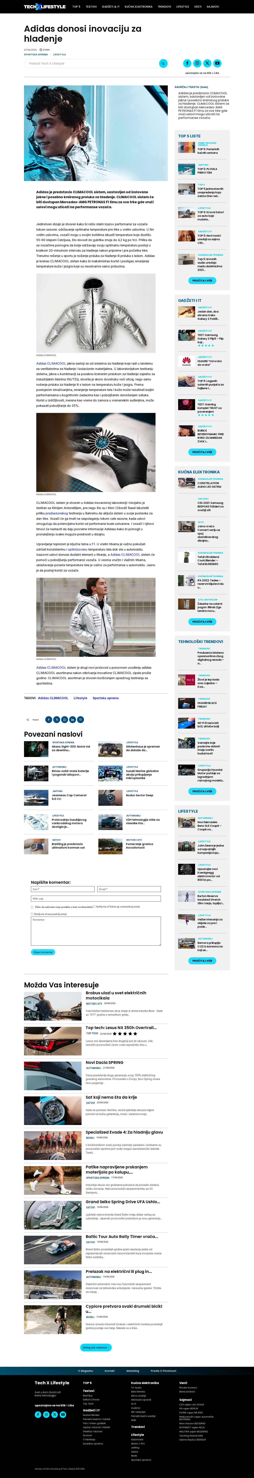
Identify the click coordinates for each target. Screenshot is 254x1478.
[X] (207, 63)
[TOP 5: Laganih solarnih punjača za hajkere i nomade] (186, 381)
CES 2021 (203, 498)
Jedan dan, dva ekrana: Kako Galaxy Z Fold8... (208, 315)
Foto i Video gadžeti (94, 1423)
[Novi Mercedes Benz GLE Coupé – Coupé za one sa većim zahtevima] (186, 822)
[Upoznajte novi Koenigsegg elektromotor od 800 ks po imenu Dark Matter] (186, 869)
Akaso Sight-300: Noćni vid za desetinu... (71, 748)
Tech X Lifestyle (52, 1383)
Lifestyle (59, 54)
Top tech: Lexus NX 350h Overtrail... (121, 1027)
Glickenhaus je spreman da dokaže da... (143, 748)
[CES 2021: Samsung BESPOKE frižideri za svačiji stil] (186, 503)
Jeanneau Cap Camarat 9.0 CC (69, 797)
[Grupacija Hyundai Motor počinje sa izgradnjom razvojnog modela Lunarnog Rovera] (186, 770)
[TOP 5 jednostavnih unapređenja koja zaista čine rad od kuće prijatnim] (186, 189)
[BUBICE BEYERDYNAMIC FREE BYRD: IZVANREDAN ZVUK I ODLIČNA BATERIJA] (186, 430)
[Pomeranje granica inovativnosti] (110, 846)
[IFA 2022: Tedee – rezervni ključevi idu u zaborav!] (186, 580)
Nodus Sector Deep (139, 795)
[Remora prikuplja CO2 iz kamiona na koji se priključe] (186, 943)
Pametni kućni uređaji (207, 144)
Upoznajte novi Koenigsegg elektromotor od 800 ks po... (208, 874)
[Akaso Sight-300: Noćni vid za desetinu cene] (36, 749)
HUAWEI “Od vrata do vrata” (209, 363)
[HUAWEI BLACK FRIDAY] (186, 703)
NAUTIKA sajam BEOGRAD (193, 1431)
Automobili (59, 767)
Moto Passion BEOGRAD (192, 1423)
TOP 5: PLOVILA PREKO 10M (207, 171)
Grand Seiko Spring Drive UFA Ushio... (123, 1202)
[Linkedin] (72, 719)
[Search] (163, 63)
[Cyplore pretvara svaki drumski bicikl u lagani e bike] (52, 1319)
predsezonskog (57, 513)
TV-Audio (136, 1387)
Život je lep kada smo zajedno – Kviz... (208, 683)
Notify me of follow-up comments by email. (118, 906)
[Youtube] (217, 63)
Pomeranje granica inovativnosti (139, 846)
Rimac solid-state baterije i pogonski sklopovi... (70, 773)
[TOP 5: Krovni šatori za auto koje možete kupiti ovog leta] (186, 212)
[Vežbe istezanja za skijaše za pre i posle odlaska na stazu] (186, 919)
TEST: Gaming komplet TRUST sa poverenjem (209, 408)
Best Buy (87, 1395)
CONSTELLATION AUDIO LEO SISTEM (209, 485)
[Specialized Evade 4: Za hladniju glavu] (52, 1145)
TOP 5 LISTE (189, 136)
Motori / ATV (138, 1443)
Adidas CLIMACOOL (51, 363)
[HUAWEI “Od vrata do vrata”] (186, 361)
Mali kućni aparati (141, 1399)
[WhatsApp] (64, 719)
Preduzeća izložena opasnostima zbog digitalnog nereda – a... (210, 658)
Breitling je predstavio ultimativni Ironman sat (68, 846)
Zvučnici (135, 1408)
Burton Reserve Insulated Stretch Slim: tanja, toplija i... (210, 899)
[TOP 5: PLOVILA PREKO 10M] (186, 169)
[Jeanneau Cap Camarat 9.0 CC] (36, 798)
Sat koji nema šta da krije (111, 1097)
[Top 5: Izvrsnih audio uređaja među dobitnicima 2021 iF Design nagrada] (186, 259)
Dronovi (87, 1435)
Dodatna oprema (93, 1443)
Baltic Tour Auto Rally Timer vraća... (122, 1236)
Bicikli (90, 1138)
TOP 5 (201, 184)
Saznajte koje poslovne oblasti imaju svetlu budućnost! (208, 748)
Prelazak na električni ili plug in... (119, 1271)
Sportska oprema (36, 54)
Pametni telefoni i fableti (96, 1419)
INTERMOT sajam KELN (192, 1427)
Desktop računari (92, 1431)
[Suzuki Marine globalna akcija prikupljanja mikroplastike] (110, 773)
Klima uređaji (138, 1395)
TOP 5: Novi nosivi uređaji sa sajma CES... (209, 239)
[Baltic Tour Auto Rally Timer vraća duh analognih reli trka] (52, 1250)
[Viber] (80, 719)
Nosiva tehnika (91, 1415)
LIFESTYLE (188, 811)
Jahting (57, 791)
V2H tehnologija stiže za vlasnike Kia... (143, 821)
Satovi (56, 840)
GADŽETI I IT (189, 300)
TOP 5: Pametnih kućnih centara (208, 151)
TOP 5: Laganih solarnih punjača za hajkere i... (210, 384)
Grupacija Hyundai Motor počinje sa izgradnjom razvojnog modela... (210, 775)
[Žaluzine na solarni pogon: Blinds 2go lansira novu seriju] (186, 604)
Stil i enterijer (208, 599)
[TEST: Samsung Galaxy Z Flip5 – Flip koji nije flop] (186, 335)
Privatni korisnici (188, 1387)
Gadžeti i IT (205, 231)
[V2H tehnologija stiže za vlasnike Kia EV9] (110, 822)
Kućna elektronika (210, 255)
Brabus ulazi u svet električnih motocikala (116, 995)
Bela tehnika (138, 1391)
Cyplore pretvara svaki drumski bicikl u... (124, 1309)
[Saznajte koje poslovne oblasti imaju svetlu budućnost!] (186, 743)
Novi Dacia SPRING (104, 1062)
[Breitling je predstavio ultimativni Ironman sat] (36, 846)
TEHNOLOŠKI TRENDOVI (200, 641)
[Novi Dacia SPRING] (52, 1076)
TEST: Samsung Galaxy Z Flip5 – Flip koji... (210, 338)
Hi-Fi (201, 522)
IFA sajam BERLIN (188, 1408)
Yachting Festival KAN (191, 1435)
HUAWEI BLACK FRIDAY (207, 705)
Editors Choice (91, 1399)
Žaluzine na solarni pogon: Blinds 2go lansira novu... (209, 607)
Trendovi (204, 648)
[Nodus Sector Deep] (110, 798)
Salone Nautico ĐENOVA (192, 1439)
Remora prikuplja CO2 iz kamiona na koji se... (210, 946)
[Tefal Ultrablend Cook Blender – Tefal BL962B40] (186, 557)
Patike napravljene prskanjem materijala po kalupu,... (117, 1169)
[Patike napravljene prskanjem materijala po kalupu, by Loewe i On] (52, 1180)
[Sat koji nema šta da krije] (52, 1110)
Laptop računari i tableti (96, 1427)
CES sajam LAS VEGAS (191, 1404)
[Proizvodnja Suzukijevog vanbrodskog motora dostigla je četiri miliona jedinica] (36, 822)
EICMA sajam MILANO (191, 1412)
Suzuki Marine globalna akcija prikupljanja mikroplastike (142, 774)
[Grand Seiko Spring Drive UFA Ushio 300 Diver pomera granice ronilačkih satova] (52, 1215)
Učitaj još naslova (95, 1347)
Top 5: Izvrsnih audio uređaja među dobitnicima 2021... (209, 264)
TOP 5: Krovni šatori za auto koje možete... (210, 215)
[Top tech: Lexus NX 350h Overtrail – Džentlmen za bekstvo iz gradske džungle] (52, 1041)
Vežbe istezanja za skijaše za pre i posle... (209, 923)
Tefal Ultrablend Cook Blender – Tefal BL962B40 (208, 560)
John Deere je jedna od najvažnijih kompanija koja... (210, 849)
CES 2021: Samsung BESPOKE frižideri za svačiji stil (210, 506)
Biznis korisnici (187, 1391)
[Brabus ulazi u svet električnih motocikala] (52, 1006)
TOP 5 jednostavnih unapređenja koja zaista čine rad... (210, 192)
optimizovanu (77, 549)
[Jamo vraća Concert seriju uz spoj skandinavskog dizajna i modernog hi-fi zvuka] (186, 526)
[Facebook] (187, 63)
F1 (93, 544)
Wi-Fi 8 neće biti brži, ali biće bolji (208, 725)
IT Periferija (89, 1439)
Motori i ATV (134, 840)
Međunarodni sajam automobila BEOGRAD (196, 1418)
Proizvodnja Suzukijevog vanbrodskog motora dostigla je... (69, 823)
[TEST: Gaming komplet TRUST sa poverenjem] (186, 404)
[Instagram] (197, 63)
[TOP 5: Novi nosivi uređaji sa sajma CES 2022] (186, 235)
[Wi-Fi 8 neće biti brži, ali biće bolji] (186, 723)
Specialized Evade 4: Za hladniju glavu (124, 1132)
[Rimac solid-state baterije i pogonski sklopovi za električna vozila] (36, 773)
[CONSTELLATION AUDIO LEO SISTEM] (186, 483)
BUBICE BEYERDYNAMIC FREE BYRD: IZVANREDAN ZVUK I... (210, 436)
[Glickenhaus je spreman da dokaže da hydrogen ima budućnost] (110, 749)
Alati (133, 1420)
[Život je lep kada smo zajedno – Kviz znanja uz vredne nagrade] (186, 680)
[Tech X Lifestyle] (44, 6)
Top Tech (92, 1033)
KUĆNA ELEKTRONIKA (199, 472)
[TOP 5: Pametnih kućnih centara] (186, 147)
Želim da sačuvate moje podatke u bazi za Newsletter (64, 907)
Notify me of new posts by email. (50, 914)
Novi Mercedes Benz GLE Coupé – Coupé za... (209, 825)
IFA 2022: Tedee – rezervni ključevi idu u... (210, 584)
